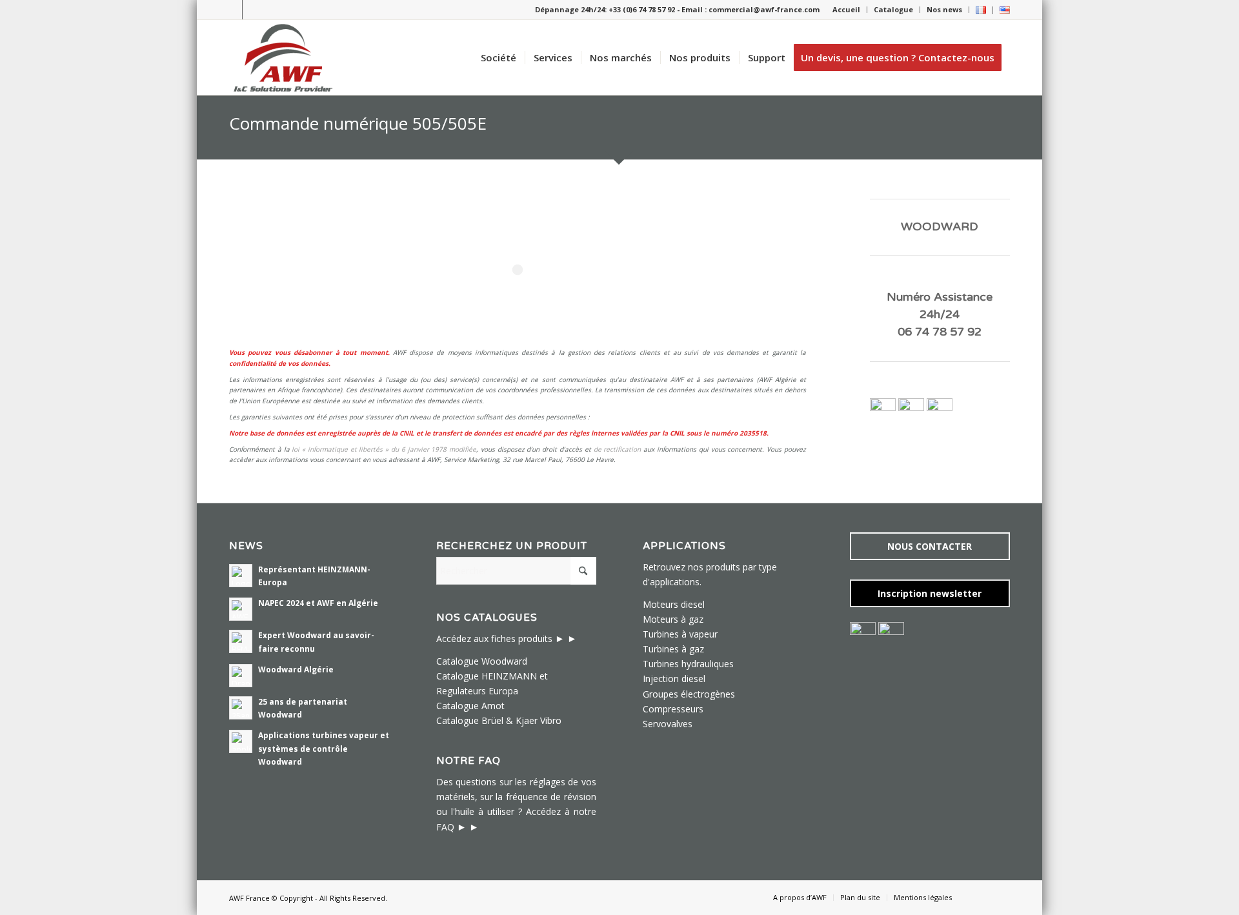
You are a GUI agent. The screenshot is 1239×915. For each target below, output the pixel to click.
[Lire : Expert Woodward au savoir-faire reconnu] (240, 641)
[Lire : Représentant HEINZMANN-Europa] (240, 575)
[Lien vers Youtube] (252, 9)
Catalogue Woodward (481, 661)
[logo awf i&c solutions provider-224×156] (283, 57)
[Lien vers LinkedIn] (232, 9)
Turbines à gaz (673, 649)
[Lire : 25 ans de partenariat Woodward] (240, 707)
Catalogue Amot (470, 705)
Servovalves (667, 724)
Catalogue (893, 9)
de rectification (617, 449)
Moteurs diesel (674, 604)
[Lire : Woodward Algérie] (240, 675)
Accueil (846, 9)
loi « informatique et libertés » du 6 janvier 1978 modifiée (384, 449)
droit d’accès (562, 449)
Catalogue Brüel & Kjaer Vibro (498, 720)
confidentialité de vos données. (279, 363)
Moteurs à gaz (673, 619)
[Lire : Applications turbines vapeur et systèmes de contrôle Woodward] (240, 741)
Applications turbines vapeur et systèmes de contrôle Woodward (323, 748)
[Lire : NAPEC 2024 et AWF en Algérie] (240, 609)
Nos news (944, 9)
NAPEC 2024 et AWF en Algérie (318, 603)
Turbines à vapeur (680, 634)
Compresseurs (673, 709)
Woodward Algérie (296, 669)
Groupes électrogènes (689, 694)
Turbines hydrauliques (688, 664)
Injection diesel (674, 678)
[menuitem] (846, 9)
